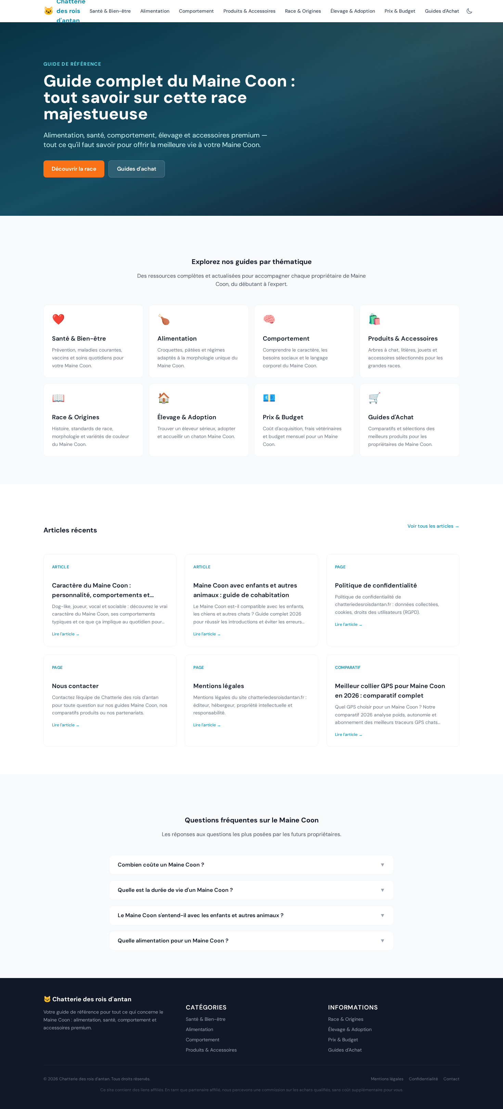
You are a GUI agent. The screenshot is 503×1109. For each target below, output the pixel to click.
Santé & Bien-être (110, 11)
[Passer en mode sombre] (469, 11)
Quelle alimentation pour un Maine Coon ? (251, 940)
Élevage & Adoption (353, 11)
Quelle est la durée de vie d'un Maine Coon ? (251, 890)
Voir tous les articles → (434, 526)
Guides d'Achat (442, 11)
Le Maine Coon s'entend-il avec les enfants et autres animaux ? (251, 915)
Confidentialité (423, 1079)
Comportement (196, 11)
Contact (451, 1079)
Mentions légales (387, 1079)
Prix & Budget (400, 11)
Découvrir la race (74, 168)
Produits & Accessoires (249, 11)
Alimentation (154, 11)
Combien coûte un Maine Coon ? (251, 864)
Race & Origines (303, 11)
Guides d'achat (136, 168)
